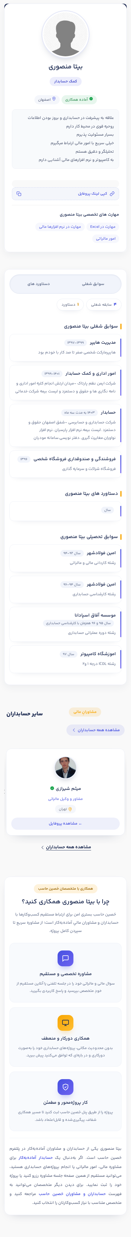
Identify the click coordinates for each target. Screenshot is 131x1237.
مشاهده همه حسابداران (99, 730)
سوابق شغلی (93, 284)
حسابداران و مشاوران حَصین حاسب (72, 1194)
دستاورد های (38, 284)
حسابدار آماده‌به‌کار (35, 1158)
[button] (65, 193)
